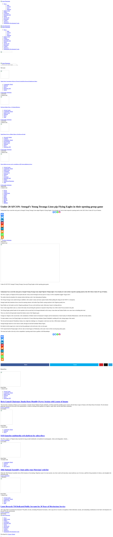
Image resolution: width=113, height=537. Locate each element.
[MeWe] (2, 228)
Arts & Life (6, 17)
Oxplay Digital (11, 534)
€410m (5, 191)
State (8, 5)
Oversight (6, 177)
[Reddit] (2, 225)
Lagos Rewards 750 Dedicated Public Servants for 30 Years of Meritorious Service (33, 506)
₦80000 (6, 203)
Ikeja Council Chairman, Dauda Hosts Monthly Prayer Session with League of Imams (34, 402)
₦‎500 (5, 196)
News (5, 4)
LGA (8, 8)
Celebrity (6, 138)
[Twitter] (55, 212)
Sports (5, 16)
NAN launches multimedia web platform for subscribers (23, 436)
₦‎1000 (5, 198)
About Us (6, 21)
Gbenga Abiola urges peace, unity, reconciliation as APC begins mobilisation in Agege (16, 164)
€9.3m (5, 190)
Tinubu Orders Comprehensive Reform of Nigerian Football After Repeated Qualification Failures (19, 81)
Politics (5, 12)
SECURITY (7, 466)
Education (6, 19)
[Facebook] (54, 212)
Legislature (6, 13)
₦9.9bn (5, 200)
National (9, 9)
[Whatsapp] (57, 212)
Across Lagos (7, 110)
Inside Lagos (7, 10)
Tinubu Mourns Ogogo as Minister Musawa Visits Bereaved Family (13, 134)
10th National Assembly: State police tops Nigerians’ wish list (25, 470)
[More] (2, 237)
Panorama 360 (7, 15)
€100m (5, 194)
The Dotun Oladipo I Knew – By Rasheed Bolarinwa (10, 107)
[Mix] (2, 231)
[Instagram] (59, 212)
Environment (7, 141)
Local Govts (7, 172)
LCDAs (9, 6)
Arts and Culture (8, 137)
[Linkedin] (2, 220)
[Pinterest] (2, 223)
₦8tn (5, 201)
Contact (5, 20)
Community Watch (8, 84)
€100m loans (7, 193)
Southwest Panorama (9, 181)
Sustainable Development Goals (11, 23)
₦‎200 (5, 197)
